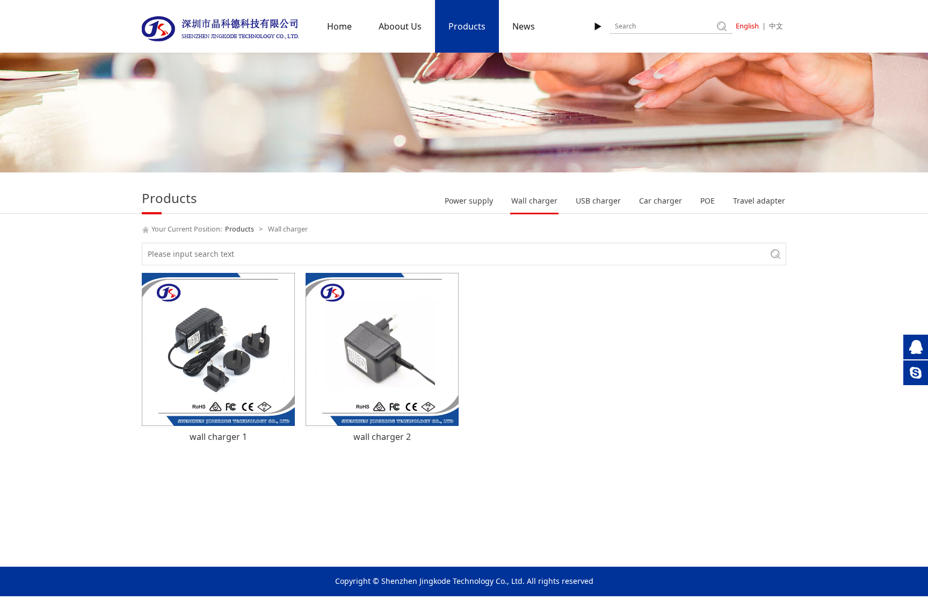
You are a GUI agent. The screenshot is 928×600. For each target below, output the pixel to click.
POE (707, 201)
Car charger (660, 201)
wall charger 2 (382, 437)
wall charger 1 (218, 437)
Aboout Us (400, 26)
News (523, 26)
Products (466, 26)
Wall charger (534, 201)
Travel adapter (759, 201)
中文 (776, 26)
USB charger (598, 201)
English (747, 26)
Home (339, 26)
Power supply (469, 201)
